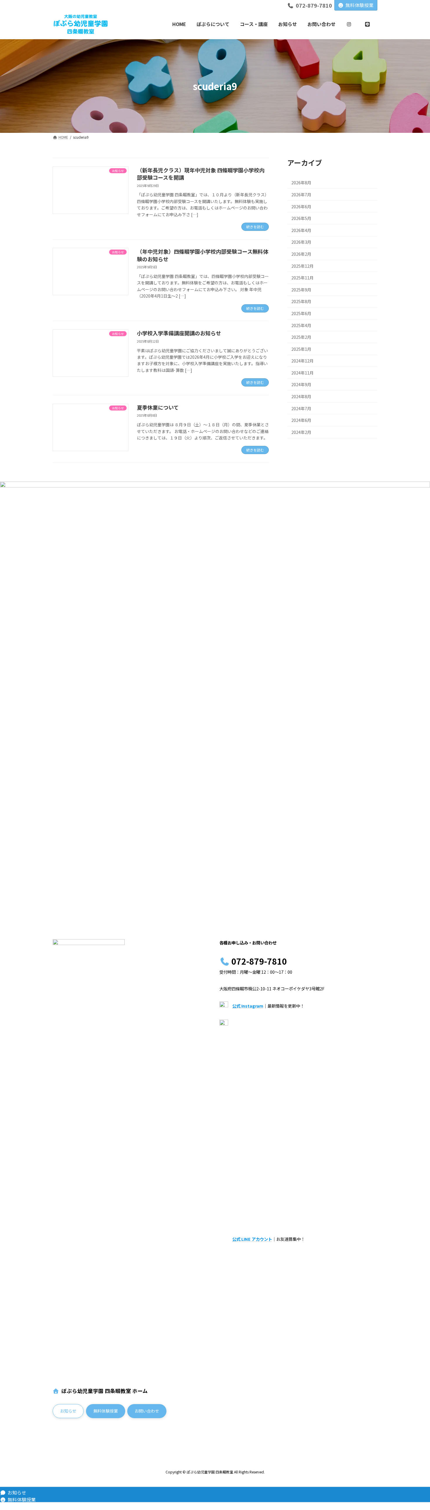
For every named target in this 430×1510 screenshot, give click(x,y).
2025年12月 (302, 266)
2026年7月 (301, 194)
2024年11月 (302, 373)
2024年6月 (301, 420)
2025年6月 (301, 313)
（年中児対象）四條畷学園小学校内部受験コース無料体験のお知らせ (202, 255)
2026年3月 (301, 242)
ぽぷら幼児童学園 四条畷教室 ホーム (104, 1390)
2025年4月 (301, 325)
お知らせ (17, 1492)
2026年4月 (301, 230)
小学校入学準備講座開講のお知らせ (179, 333)
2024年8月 (301, 396)
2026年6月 (301, 206)
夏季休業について (158, 407)
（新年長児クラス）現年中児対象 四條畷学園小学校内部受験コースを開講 (200, 173)
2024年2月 (301, 432)
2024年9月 (301, 384)
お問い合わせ (22, 1506)
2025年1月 (301, 349)
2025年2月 (301, 337)
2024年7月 (301, 408)
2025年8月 (301, 301)
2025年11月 (302, 278)
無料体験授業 (359, 5)
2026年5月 (301, 218)
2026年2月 (301, 254)
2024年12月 (302, 361)
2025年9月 (301, 290)
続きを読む (255, 226)
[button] (68, 1411)
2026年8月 (301, 182)
